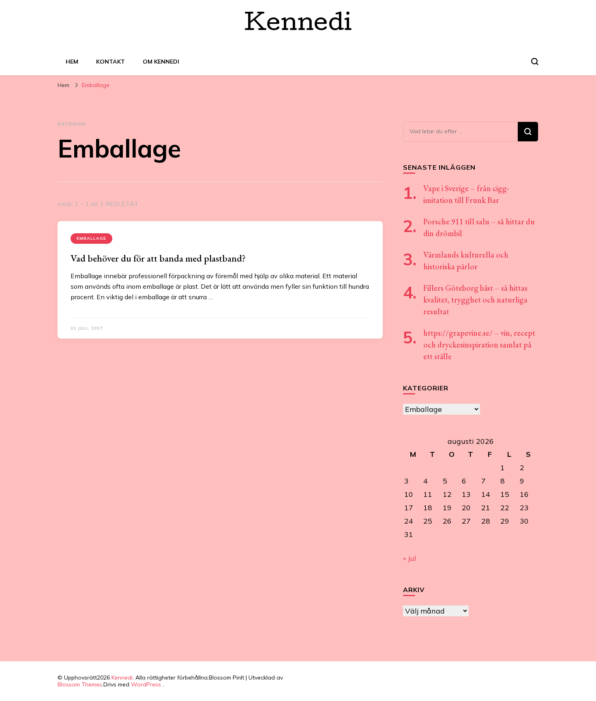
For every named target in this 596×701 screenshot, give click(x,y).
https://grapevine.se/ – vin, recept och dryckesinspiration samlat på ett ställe (479, 345)
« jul (409, 558)
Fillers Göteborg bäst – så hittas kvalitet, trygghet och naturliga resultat (475, 300)
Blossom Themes (80, 684)
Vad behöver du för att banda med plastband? (158, 258)
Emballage (91, 238)
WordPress (146, 684)
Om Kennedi (161, 61)
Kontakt (110, 61)
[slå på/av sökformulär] (534, 61)
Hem (72, 61)
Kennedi (298, 25)
